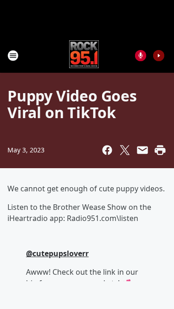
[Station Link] (84, 55)
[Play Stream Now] (158, 55)
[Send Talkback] (140, 55)
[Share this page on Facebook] (107, 150)
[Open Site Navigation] (13, 55)
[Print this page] (160, 150)
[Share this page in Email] (142, 150)
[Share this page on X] (124, 150)
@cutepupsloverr (57, 253)
